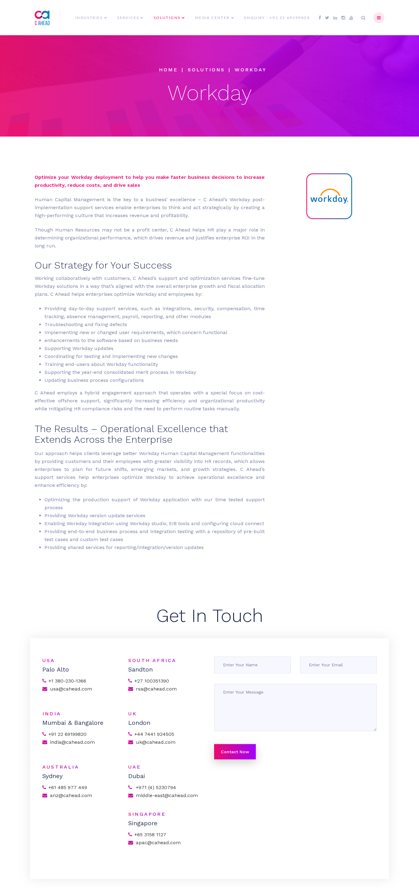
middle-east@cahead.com (167, 795)
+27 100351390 (151, 681)
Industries (89, 17)
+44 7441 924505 (154, 734)
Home (168, 70)
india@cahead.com (72, 742)
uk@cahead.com (155, 742)
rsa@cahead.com (156, 689)
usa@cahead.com (71, 689)
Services (128, 17)
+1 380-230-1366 (67, 681)
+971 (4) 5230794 (155, 787)
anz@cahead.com (71, 795)
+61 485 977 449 (67, 787)
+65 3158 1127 (150, 834)
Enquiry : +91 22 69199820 (277, 17)
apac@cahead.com (159, 842)
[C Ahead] (42, 17)
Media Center (212, 17)
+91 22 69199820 (67, 734)
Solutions (167, 17)
